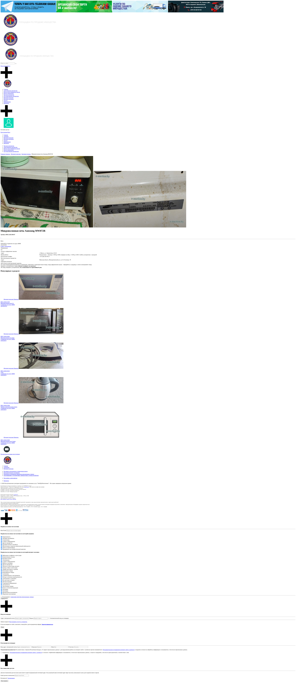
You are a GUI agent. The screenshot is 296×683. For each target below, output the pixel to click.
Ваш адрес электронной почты (9, 647)
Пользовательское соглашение (12, 472)
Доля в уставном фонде (8, 547)
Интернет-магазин (8, 97)
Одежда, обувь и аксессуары (9, 567)
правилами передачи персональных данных (22, 597)
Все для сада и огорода (8, 580)
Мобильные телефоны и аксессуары (11, 555)
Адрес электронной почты (8, 618)
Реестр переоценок (9, 93)
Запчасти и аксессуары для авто (10, 566)
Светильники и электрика (9, 578)
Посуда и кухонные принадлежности (12, 577)
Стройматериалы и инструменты (11, 575)
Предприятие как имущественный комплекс (14, 549)
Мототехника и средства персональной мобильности (16, 546)
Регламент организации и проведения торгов (16, 471)
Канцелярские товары (8, 572)
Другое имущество (7, 543)
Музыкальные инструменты (9, 592)
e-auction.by (15, 494)
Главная (6, 89)
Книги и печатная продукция (10, 587)
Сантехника (5, 574)
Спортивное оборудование (9, 583)
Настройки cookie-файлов (10, 478)
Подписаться (4, 598)
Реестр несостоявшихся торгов (12, 92)
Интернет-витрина (9, 99)
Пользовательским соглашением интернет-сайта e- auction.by (26, 652)
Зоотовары (5, 589)
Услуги (5, 100)
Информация (7, 101)
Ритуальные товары (7, 571)
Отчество (71, 647)
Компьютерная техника (8, 557)
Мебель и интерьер (7, 563)
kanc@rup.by (26, 487)
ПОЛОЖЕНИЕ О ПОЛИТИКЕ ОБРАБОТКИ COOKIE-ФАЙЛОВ (21, 475)
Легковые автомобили (8, 538)
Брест (2, 499)
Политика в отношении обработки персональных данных (19, 474)
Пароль (31, 618)
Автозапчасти (6, 584)
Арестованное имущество (10, 90)
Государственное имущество (11, 96)
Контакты (6, 103)
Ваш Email (3, 530)
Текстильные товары (7, 586)
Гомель (8, 499)
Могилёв (14, 499)
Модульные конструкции (9, 594)
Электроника (5, 560)
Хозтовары (5, 591)
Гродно (11, 499)
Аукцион (6, 136)
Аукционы (6, 467)
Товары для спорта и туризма (10, 569)
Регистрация (4, 66)
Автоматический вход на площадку (59, 618)
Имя (52, 647)
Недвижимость (6, 537)
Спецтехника (5, 540)
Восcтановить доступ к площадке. (18, 621)
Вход (9, 66)
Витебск (4, 499)
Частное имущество (9, 95)
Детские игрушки (7, 581)
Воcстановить (4, 681)
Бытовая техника (6, 558)
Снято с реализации (6, 246)
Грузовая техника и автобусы (10, 544)
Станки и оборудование (8, 541)
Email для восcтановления (7, 675)
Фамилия (34, 647)
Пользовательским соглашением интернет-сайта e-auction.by (119, 649)
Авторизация (11, 678)
